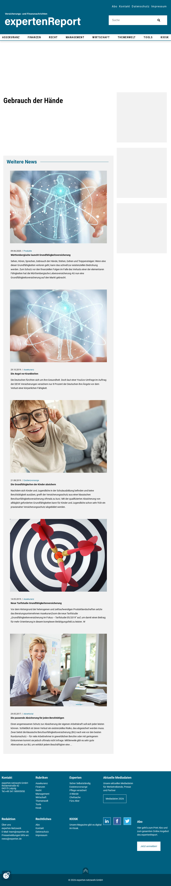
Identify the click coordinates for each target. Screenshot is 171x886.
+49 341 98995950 (15, 791)
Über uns (6, 824)
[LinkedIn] (107, 821)
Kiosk (75, 828)
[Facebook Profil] (117, 821)
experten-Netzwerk (11, 828)
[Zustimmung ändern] (7, 875)
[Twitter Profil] (127, 821)
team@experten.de (19, 831)
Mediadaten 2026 (115, 798)
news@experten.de (12, 838)
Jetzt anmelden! (148, 846)
